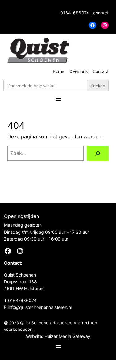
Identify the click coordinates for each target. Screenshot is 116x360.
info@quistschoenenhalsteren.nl (40, 307)
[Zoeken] (98, 153)
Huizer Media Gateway (67, 336)
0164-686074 (74, 12)
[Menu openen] (58, 99)
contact (101, 12)
